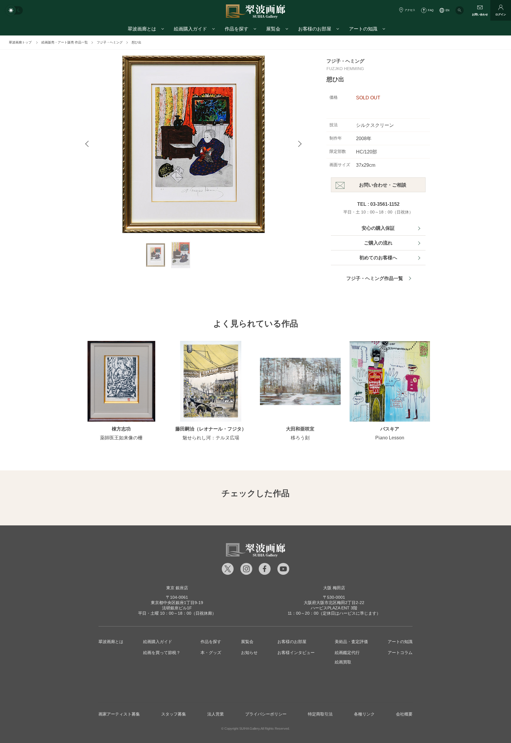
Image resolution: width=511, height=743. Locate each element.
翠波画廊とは (110, 641)
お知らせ (249, 652)
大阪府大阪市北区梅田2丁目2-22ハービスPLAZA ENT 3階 (334, 602)
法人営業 (215, 714)
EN (447, 10)
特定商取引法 (320, 714)
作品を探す (210, 641)
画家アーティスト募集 (119, 714)
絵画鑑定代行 (347, 652)
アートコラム (400, 652)
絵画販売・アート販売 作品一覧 (64, 42)
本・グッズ (210, 652)
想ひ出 (136, 42)
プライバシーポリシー (266, 714)
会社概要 (404, 714)
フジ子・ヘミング (110, 42)
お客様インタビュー (296, 652)
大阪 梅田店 (334, 587)
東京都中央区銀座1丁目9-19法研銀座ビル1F (177, 602)
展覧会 (247, 641)
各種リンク (364, 714)
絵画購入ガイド (157, 641)
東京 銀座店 (177, 587)
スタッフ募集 (173, 714)
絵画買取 (343, 662)
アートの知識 (400, 641)
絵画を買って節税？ (161, 652)
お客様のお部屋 (291, 641)
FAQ (431, 10)
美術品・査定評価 (351, 641)
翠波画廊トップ (20, 42)
